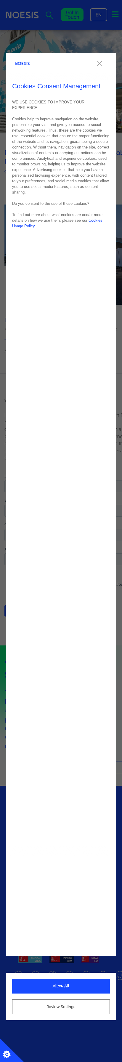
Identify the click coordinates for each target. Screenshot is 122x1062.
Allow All (61, 986)
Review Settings (60, 1006)
